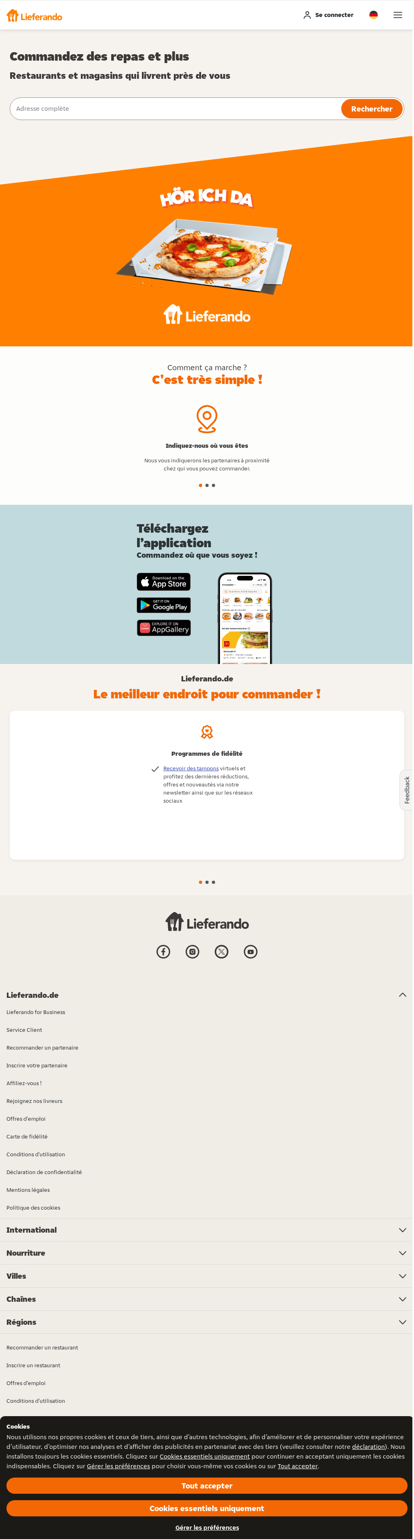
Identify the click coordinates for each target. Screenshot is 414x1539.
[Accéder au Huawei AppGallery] (164, 628)
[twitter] (221, 957)
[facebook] (163, 957)
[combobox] (174, 109)
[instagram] (192, 957)
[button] (34, 14)
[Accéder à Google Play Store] (164, 605)
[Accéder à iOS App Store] (164, 582)
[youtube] (251, 957)
